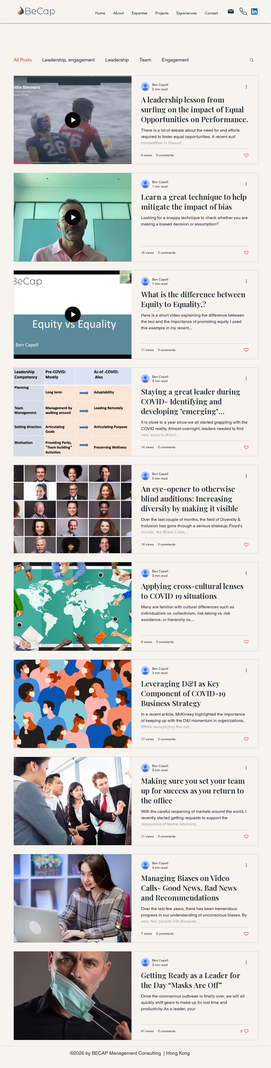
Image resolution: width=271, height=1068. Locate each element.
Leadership (117, 60)
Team (145, 60)
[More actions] (248, 86)
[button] (251, 60)
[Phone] (243, 11)
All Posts (22, 60)
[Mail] (230, 11)
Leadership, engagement (68, 60)
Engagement (175, 60)
